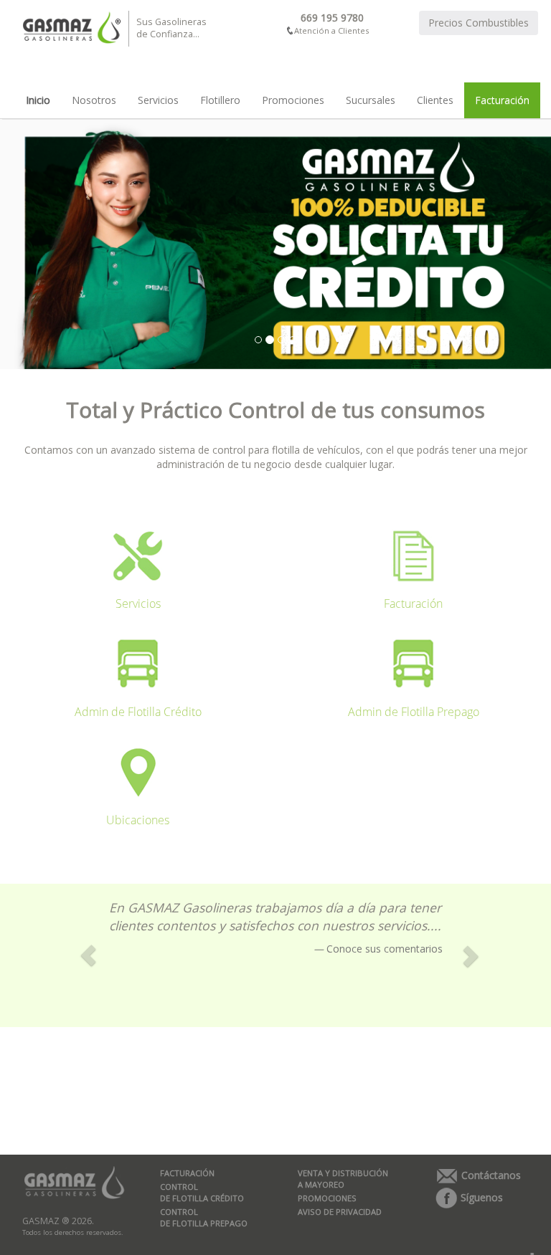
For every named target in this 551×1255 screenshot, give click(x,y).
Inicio (38, 100)
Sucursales (370, 100)
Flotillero (220, 100)
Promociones (293, 100)
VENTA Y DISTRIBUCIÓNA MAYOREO (343, 1179)
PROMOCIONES (327, 1198)
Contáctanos (489, 1175)
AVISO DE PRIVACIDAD (340, 1211)
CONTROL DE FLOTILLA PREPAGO (204, 1217)
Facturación (502, 100)
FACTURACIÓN (187, 1173)
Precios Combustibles (478, 22)
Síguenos (480, 1197)
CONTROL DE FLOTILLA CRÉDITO (202, 1192)
